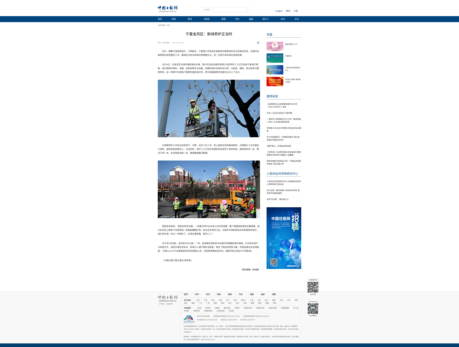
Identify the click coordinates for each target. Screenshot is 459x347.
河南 (296, 300)
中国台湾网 (272, 308)
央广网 (295, 308)
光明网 (186, 311)
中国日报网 (161, 25)
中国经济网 (260, 308)
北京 (198, 300)
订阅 (296, 11)
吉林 (235, 300)
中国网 (217, 308)
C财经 (207, 19)
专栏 (237, 19)
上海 (251, 300)
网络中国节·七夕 (291, 44)
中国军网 (196, 311)
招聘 (274, 294)
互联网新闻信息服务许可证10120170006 (226, 316)
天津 (205, 300)
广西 (208, 303)
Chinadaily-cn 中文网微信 (312, 309)
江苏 (259, 300)
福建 (274, 300)
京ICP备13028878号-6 (247, 320)
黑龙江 (243, 300)
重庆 (222, 303)
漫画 (251, 19)
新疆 (267, 303)
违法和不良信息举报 (203, 316)
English (279, 11)
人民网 (198, 308)
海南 (215, 303)
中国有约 (288, 56)
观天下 (265, 19)
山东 (288, 300)
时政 (174, 19)
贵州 (237, 303)
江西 (281, 300)
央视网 (236, 308)
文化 (297, 19)
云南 (245, 303)
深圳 (274, 303)
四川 (230, 303)
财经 (219, 294)
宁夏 (168, 25)
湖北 (185, 303)
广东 (200, 303)
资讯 (190, 19)
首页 (160, 19)
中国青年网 (247, 308)
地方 (283, 19)
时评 (197, 294)
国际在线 (227, 308)
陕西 (259, 303)
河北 (213, 300)
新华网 (207, 308)
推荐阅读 (272, 96)
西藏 (252, 303)
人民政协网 (220, 311)
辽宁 (227, 300)
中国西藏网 (285, 308)
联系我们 (170, 304)
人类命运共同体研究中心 (282, 173)
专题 (269, 34)
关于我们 (162, 304)
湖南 (193, 303)
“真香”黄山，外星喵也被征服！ (280, 146)
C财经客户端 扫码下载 (313, 287)
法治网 (231, 311)
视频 (223, 19)
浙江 (266, 300)
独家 (263, 294)
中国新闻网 (208, 311)
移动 (288, 11)
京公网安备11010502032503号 (207, 320)
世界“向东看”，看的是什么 (278, 199)
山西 (220, 300)
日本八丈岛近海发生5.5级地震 (279, 113)
